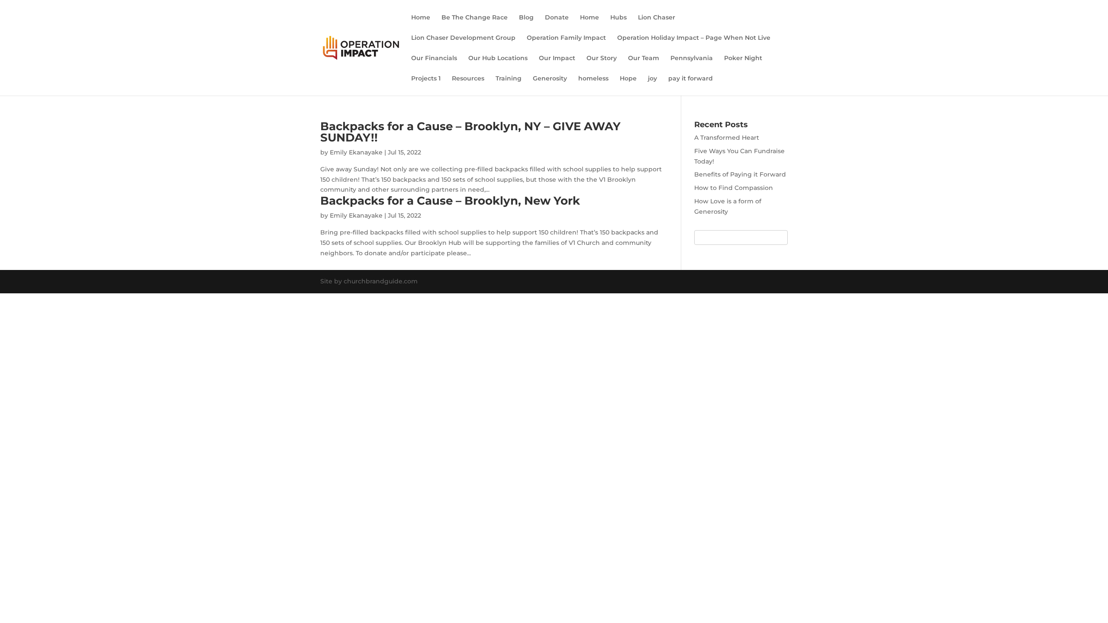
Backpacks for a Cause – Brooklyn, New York (450, 201)
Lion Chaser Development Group (463, 38)
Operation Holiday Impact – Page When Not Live (693, 38)
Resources (468, 78)
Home (420, 17)
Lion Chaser (656, 17)
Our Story (601, 58)
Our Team (643, 58)
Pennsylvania (691, 58)
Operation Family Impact (566, 38)
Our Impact (557, 58)
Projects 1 (426, 78)
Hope (628, 78)
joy (652, 78)
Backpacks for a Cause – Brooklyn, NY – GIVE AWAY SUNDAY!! (470, 132)
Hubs (618, 17)
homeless (593, 78)
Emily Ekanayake (356, 152)
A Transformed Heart (726, 137)
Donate (557, 17)
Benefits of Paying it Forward (740, 174)
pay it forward (690, 78)
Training (509, 78)
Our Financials (434, 58)
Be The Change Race (474, 17)
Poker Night (743, 58)
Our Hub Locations (498, 58)
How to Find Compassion (733, 188)
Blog (526, 17)
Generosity (550, 78)
